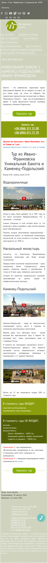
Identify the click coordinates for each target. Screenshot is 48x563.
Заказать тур (24, 113)
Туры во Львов (7, 35)
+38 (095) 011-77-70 (18, 520)
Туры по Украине (33, 46)
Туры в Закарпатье (9, 42)
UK (7, 18)
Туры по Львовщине (10, 38)
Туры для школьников (11, 46)
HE (19, 18)
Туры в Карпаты (31, 38)
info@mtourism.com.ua (20, 514)
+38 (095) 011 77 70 (26, 132)
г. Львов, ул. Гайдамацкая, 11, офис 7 (24, 518)
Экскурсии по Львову (28, 35)
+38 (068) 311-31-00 (18, 523)
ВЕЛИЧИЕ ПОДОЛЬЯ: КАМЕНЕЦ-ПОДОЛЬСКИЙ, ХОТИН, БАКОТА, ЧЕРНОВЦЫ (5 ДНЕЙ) (21, 51)
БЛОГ (40, 3)
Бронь (4, 3)
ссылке (20, 461)
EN (15, 18)
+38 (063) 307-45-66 (18, 525)
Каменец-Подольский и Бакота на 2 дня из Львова (24, 147)
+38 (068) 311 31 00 (26, 128)
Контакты (5, 8)
